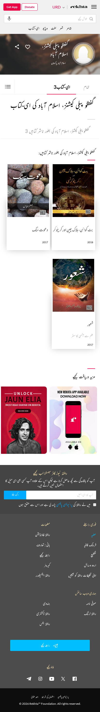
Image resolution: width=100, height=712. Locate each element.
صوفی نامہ (91, 603)
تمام (86, 87)
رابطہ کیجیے (45, 555)
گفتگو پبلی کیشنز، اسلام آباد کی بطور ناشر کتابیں (57, 131)
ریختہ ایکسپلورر (43, 575)
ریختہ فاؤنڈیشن (42, 535)
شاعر (69, 28)
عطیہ (93, 535)
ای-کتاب (62, 87)
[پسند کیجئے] (27, 46)
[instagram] (40, 678)
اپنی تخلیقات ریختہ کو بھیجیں (82, 575)
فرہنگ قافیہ (90, 545)
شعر (61, 28)
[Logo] (78, 7)
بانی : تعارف (43, 545)
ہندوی (46, 603)
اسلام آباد (62, 63)
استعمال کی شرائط (48, 696)
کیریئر (47, 565)
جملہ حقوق (34, 696)
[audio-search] (9, 18)
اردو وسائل (90, 565)
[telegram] (29, 678)
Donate (29, 7)
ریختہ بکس (45, 624)
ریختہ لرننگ (90, 614)
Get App (12, 7)
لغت (53, 28)
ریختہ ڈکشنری (43, 614)
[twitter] (63, 678)
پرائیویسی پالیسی (64, 504)
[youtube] (52, 678)
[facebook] (74, 678)
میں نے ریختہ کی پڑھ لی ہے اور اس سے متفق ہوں (54, 504)
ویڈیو (45, 28)
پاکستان (54, 63)
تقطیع (93, 555)
